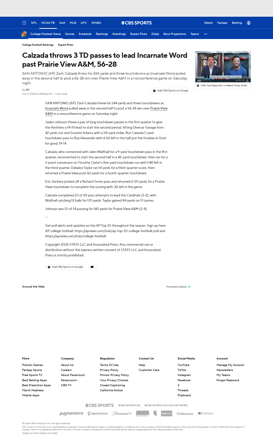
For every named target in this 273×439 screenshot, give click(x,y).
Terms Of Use (109, 365)
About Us (67, 365)
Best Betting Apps (34, 380)
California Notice (111, 390)
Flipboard (184, 395)
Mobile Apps (30, 395)
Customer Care (149, 370)
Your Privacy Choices (114, 380)
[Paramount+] (122, 412)
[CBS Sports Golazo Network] (166, 405)
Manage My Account (230, 365)
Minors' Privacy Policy (114, 375)
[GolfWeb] (206, 413)
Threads (183, 390)
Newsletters (225, 370)
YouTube (183, 365)
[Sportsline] (98, 413)
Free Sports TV (32, 375)
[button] (205, 34)
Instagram (184, 375)
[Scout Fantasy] (185, 413)
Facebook (184, 380)
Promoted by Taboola (177, 287)
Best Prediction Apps (36, 385)
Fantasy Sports (32, 370)
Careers (66, 370)
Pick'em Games (32, 365)
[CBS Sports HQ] (129, 405)
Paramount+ (69, 380)
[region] (223, 66)
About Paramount (73, 375)
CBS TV (66, 385)
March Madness (32, 390)
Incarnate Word (56, 108)
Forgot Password (228, 380)
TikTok (182, 370)
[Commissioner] (146, 412)
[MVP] (166, 412)
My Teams (223, 375)
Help (142, 365)
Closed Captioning (112, 385)
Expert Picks (65, 45)
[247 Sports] (71, 413)
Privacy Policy (109, 370)
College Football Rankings (38, 45)
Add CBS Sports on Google (172, 90)
